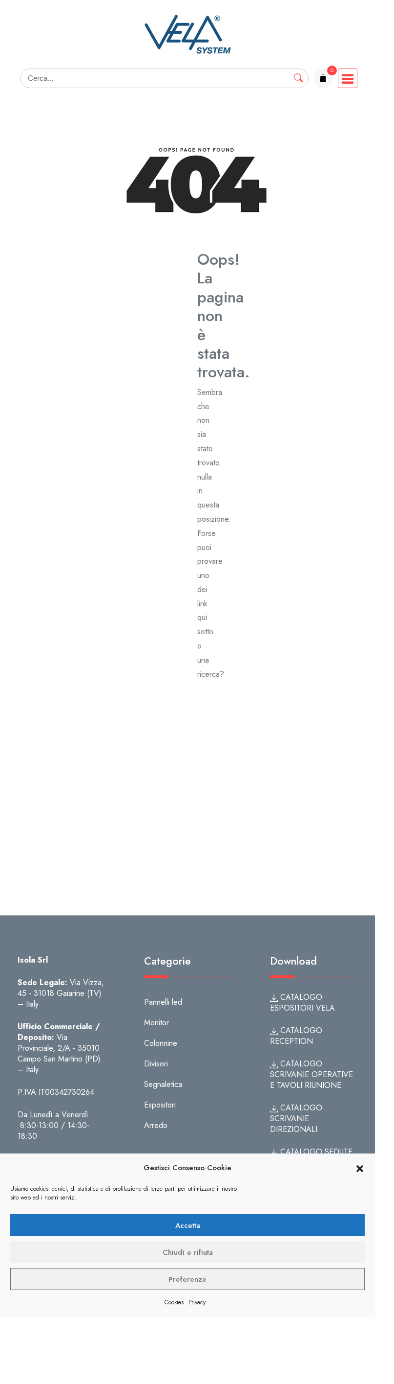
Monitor (156, 1022)
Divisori (156, 1063)
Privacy (197, 1302)
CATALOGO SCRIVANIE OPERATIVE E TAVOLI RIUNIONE (311, 1074)
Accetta (187, 1225)
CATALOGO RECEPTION (296, 1036)
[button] (360, 1168)
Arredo (155, 1125)
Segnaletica (163, 1084)
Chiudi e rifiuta (188, 1252)
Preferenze (187, 1279)
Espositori (160, 1104)
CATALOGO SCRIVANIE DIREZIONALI (296, 1118)
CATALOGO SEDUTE (315, 1151)
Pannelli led (163, 1002)
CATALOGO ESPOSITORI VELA (302, 1003)
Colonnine (160, 1043)
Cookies (174, 1302)
